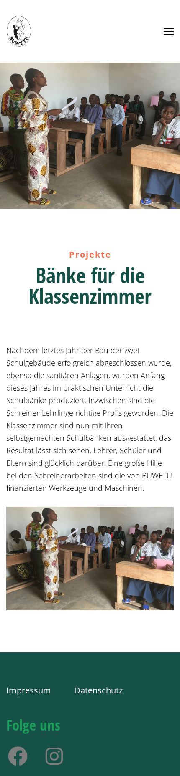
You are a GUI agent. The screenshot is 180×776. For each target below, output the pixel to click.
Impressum (29, 690)
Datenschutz (98, 690)
